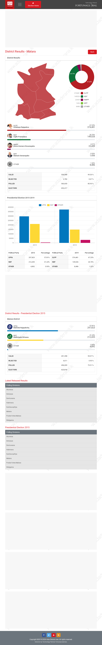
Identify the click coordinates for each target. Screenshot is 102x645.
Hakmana (10, 403)
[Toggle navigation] (20, 4)
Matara (9, 411)
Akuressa (9, 390)
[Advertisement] (51, 28)
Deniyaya (9, 394)
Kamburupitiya (11, 407)
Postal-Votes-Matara (13, 416)
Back (92, 52)
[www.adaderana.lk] (10, 4)
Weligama (10, 420)
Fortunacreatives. (61, 642)
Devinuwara (10, 398)
